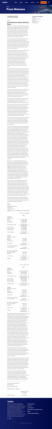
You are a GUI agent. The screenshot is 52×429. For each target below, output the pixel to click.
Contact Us (30, 406)
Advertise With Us (31, 404)
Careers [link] (26, 2)
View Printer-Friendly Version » (12, 17)
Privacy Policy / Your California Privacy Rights (35, 410)
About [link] (15, 2)
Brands (21, 2)
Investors (32, 2)
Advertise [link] (43, 2)
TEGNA (10, 401)
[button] (48, 2)
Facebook (8, 418)
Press (38, 2)
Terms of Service (31, 407)
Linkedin (10, 418)
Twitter (12, 418)
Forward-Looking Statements (33, 413)
